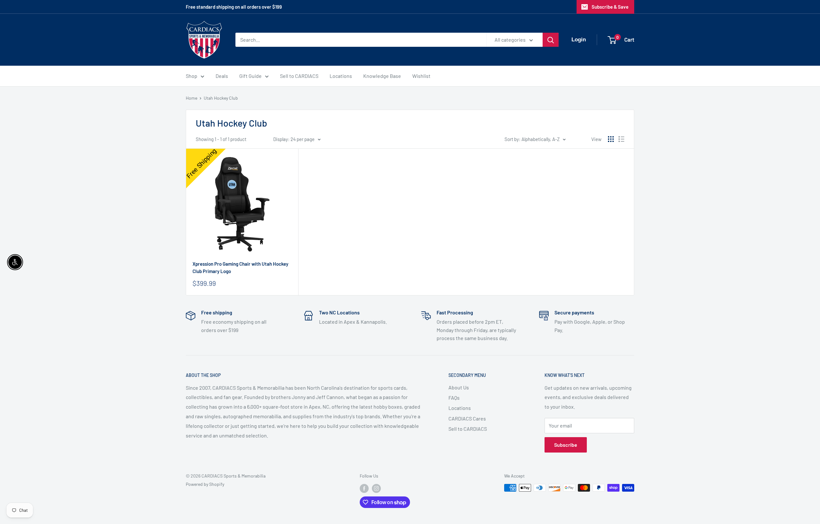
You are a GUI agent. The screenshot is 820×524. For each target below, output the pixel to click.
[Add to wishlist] (290, 156)
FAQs (454, 398)
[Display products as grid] (611, 139)
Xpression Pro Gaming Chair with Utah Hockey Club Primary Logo (240, 267)
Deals (222, 76)
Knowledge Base (382, 76)
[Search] (551, 40)
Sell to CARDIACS (299, 76)
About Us (458, 387)
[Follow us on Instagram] (376, 488)
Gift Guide (250, 76)
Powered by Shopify (205, 484)
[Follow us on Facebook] (364, 488)
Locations (341, 76)
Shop (191, 76)
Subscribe (565, 445)
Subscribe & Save (610, 7)
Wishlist (421, 76)
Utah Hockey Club (221, 98)
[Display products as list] (621, 139)
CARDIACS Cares (467, 418)
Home (191, 98)
